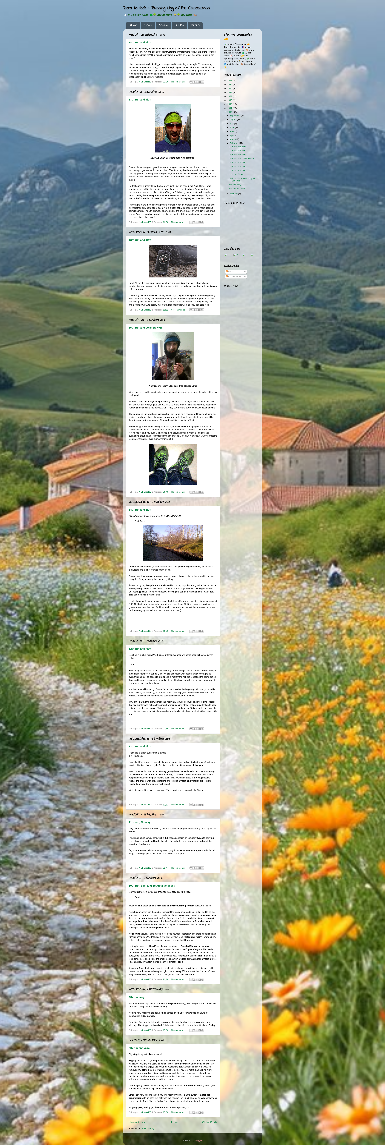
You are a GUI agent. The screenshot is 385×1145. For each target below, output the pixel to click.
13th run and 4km (140, 648)
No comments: (178, 82)
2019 (230, 100)
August (233, 119)
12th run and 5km (140, 746)
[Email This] (190, 82)
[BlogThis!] (193, 82)
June (232, 127)
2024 (230, 84)
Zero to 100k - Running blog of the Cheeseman (166, 8)
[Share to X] (196, 82)
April (232, 135)
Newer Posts (137, 1122)
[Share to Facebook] (199, 82)
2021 (230, 96)
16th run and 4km (140, 240)
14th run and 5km (140, 509)
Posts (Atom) (148, 1128)
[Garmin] (245, 256)
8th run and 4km (139, 1048)
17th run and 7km (140, 99)
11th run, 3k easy (140, 822)
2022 (230, 92)
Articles (179, 25)
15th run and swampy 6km (146, 327)
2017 (230, 108)
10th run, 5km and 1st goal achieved (152, 885)
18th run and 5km (140, 42)
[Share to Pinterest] (202, 82)
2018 (230, 104)
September (235, 115)
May (232, 131)
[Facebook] (227, 256)
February (234, 143)
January (234, 194)
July (232, 123)
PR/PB (195, 25)
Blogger (198, 1140)
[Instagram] (236, 256)
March (233, 139)
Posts (231, 271)
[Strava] (253, 256)
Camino (163, 25)
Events (148, 25)
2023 (230, 88)
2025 (230, 80)
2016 (230, 112)
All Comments (234, 276)
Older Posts (209, 1122)
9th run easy (137, 997)
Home (133, 25)
